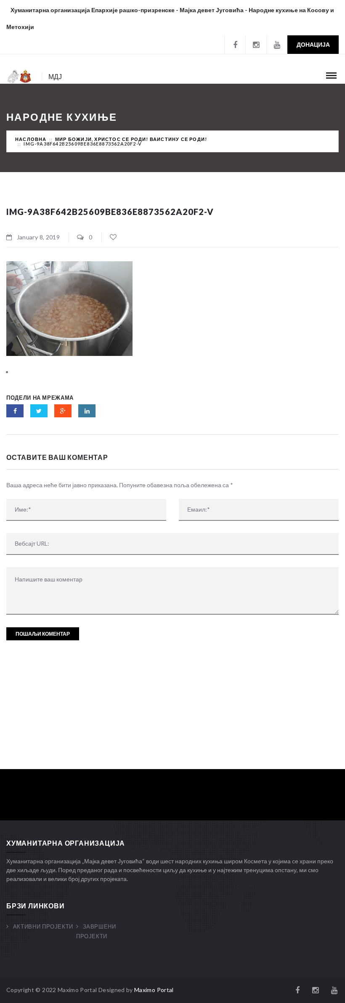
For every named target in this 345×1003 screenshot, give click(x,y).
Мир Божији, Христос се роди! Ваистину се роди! (131, 139)
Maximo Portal (154, 989)
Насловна (31, 139)
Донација (313, 44)
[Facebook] (234, 44)
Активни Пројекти (43, 926)
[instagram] (255, 44)
